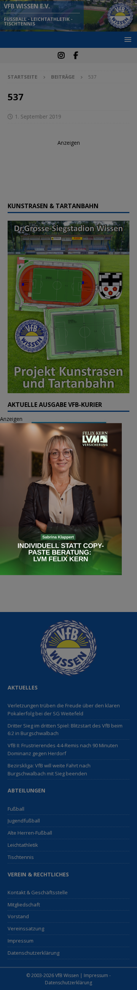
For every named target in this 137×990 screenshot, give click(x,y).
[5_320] (61, 570)
